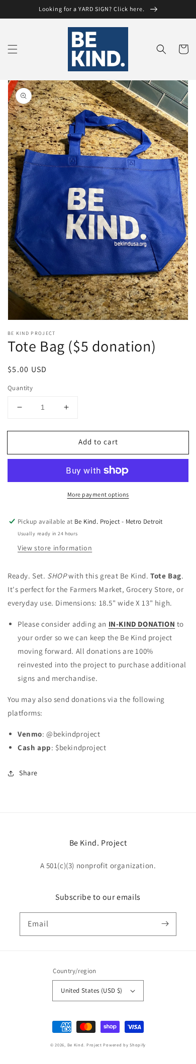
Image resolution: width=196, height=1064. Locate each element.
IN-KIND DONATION (142, 624)
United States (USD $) (91, 990)
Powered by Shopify (124, 1044)
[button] (13, 49)
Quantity (20, 388)
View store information (55, 547)
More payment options (98, 494)
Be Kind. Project (84, 1044)
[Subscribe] (165, 924)
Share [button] (28, 772)
